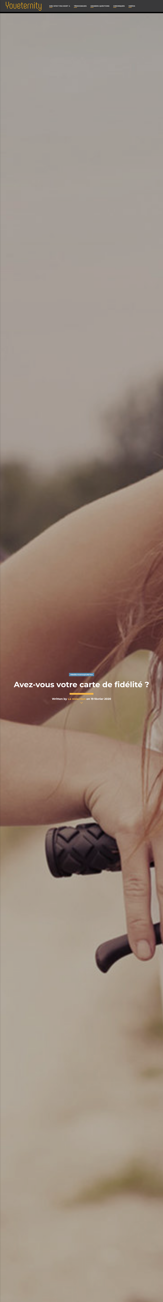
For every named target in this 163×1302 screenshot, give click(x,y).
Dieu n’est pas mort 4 (59, 6)
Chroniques (119, 6)
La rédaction (77, 699)
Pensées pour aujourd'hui (81, 675)
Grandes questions (99, 6)
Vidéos (132, 6)
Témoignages (80, 6)
